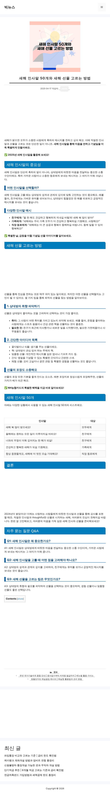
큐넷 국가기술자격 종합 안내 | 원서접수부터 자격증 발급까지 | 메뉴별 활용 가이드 (57, 675)
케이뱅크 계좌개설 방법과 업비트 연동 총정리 (29, 760)
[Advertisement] (55, 117)
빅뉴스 (9, 7)
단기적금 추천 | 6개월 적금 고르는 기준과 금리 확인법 (34, 770)
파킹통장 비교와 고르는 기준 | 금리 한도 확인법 (30, 755)
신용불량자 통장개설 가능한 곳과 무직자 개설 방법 (32, 765)
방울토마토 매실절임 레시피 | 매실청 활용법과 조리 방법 (56, 679)
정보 (56, 672)
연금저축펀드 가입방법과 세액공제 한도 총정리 (30, 775)
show (20, 599)
